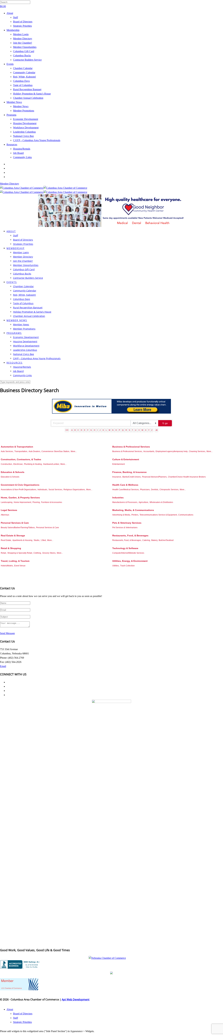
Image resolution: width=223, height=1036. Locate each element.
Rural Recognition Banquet (27, 89)
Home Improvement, (23, 502)
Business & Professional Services (131, 446)
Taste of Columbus (22, 85)
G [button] (91, 430)
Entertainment (118, 464)
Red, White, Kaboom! (24, 76)
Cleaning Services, (197, 451)
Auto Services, (7, 451)
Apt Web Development (75, 999)
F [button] (87, 430)
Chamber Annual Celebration (28, 98)
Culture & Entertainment (125, 459)
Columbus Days (21, 81)
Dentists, (155, 489)
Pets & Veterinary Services (126, 523)
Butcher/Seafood (166, 540)
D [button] (81, 430)
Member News (14, 102)
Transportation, (21, 451)
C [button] (78, 430)
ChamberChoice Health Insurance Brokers (187, 477)
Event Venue (19, 566)
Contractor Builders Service (27, 59)
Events (10, 64)
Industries (118, 497)
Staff (15, 17)
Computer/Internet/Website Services (128, 553)
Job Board (18, 153)
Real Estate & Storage (13, 535)
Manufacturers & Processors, (125, 502)
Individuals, (43, 489)
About (10, 13)
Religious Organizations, (74, 489)
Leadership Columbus (24, 131)
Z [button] (151, 430)
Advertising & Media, (121, 515)
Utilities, (115, 566)
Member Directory (22, 38)
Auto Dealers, (35, 451)
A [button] (71, 430)
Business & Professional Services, (127, 451)
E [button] (84, 430)
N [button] (112, 430)
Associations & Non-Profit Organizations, (19, 489)
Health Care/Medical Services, (125, 489)
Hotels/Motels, (7, 566)
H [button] (94, 430)
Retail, (4, 553)
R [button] (126, 430)
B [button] (75, 430)
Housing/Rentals (21, 148)
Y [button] (148, 430)
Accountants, (149, 451)
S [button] (129, 430)
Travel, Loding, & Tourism (15, 561)
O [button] (116, 430)
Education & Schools (12, 472)
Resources (12, 144)
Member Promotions (23, 110)
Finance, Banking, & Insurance (129, 472)
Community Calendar (24, 72)
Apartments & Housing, (22, 540)
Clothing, (37, 553)
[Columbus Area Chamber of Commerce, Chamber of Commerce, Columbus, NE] (20, 964)
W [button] (142, 430)
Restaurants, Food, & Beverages (130, 535)
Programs (11, 114)
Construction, (7, 464)
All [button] (156, 430)
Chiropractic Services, (169, 489)
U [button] (135, 430)
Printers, (135, 515)
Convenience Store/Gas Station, (55, 451)
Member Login (21, 34)
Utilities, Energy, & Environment (130, 561)
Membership (13, 30)
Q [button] (123, 430)
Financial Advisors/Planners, (154, 477)
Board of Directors (22, 21)
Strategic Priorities (22, 25)
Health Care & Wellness (125, 485)
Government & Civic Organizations (20, 485)
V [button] (139, 430)
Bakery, (154, 540)
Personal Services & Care (15, 523)
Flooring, (36, 502)
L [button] (106, 430)
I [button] (97, 430)
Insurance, (117, 477)
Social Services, (55, 489)
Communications (185, 515)
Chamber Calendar (22, 68)
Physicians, (145, 489)
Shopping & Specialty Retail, (20, 553)
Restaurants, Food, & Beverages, (127, 540)
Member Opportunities (24, 47)
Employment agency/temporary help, (172, 451)
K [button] (103, 430)
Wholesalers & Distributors (161, 502)
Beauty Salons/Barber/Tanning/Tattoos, (18, 527)
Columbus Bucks (22, 55)
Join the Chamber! (22, 42)
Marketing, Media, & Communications (133, 510)
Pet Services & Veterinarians (124, 527)
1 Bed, (43, 540)
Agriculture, (144, 502)
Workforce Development (26, 127)
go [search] (166, 423)
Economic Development (25, 119)
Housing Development (24, 123)
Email (3, 666)
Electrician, (18, 464)
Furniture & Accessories (51, 502)
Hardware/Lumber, (51, 464)
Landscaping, (7, 502)
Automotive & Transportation (17, 446)
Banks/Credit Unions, (131, 477)
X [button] (145, 430)
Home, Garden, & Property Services (20, 497)
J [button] (100, 430)
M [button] (109, 430)
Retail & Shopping (11, 548)
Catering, (146, 540)
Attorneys (5, 515)
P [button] (119, 430)
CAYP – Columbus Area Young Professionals (36, 140)
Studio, (37, 540)
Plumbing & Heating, (33, 464)
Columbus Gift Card (23, 51)
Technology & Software (125, 548)
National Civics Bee (23, 136)
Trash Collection (127, 566)
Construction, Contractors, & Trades (21, 459)
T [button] (132, 430)
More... (74, 451)
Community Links (22, 157)
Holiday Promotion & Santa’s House (32, 93)
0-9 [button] (67, 430)
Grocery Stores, (49, 553)
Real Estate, (6, 540)
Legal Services (9, 510)
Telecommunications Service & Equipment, (158, 515)
